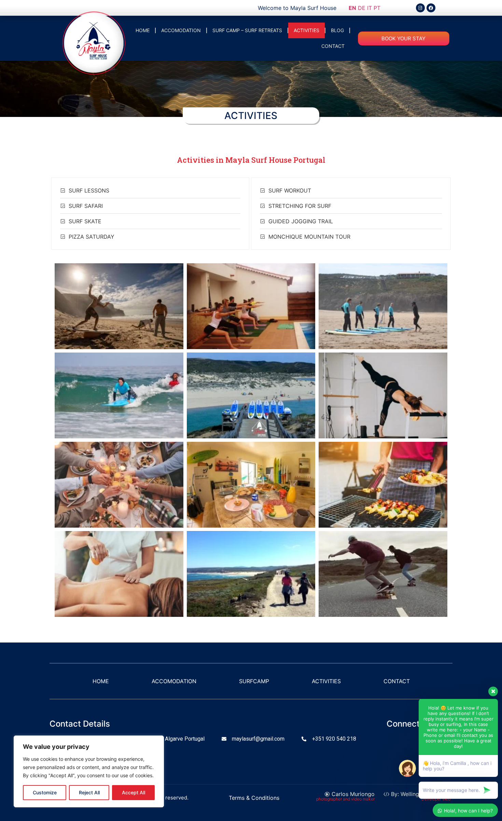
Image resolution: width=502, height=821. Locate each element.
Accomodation (181, 30)
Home (143, 30)
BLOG (337, 30)
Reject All (89, 792)
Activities (306, 30)
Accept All (133, 792)
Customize (45, 792)
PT (377, 7)
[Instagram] (420, 7)
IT (369, 7)
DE (361, 7)
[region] (89, 771)
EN (352, 7)
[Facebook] (431, 7)
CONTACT (333, 46)
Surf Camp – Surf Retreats (247, 30)
